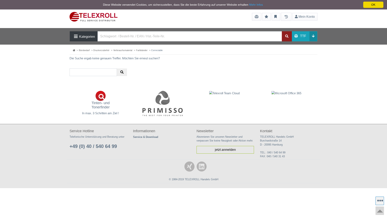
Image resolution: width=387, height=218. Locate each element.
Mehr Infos (256, 4)
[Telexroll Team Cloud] (224, 95)
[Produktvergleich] (256, 17)
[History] (286, 17)
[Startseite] (74, 50)
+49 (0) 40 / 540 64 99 (93, 146)
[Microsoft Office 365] (286, 93)
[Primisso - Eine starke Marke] (163, 103)
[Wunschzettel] (266, 17)
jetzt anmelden (225, 149)
